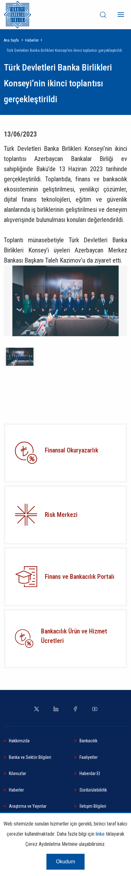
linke (100, 834)
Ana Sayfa (11, 40)
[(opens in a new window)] (26, 515)
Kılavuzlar (17, 773)
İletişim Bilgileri (92, 806)
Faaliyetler (88, 757)
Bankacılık (88, 740)
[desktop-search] (103, 14)
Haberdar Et (89, 773)
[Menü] (120, 14)
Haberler (32, 40)
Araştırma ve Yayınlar (27, 806)
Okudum (65, 861)
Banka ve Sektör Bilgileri (30, 757)
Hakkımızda (19, 740)
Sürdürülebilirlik (93, 789)
